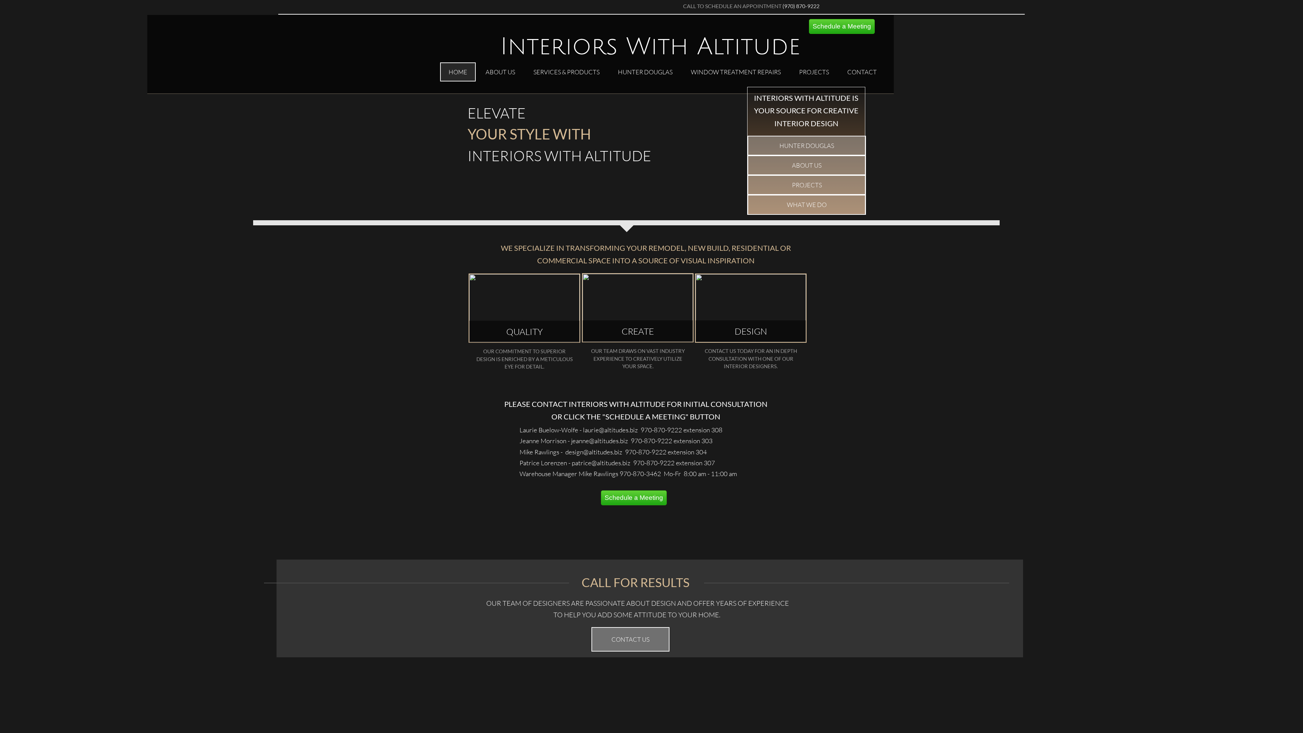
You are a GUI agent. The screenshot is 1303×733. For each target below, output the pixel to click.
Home (458, 72)
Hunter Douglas (645, 72)
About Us (500, 72)
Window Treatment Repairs (736, 72)
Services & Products (566, 72)
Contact (862, 72)
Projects (814, 72)
